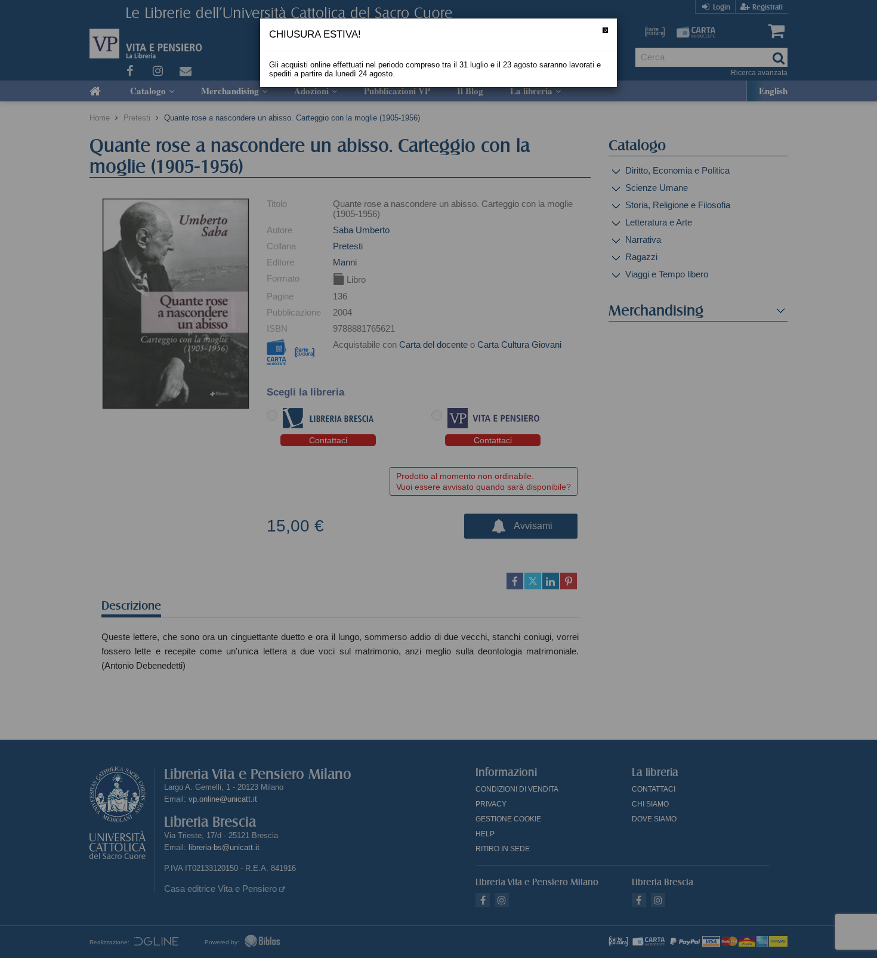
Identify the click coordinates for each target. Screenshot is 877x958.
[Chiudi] (605, 30)
